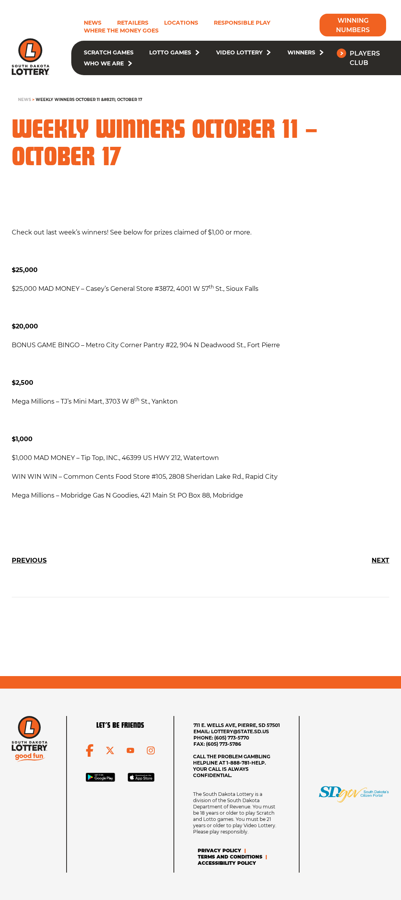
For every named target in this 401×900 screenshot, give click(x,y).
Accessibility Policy (227, 863)
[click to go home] (30, 56)
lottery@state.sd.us (240, 731)
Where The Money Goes (121, 30)
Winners (301, 52)
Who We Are (104, 63)
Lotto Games (170, 52)
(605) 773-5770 (231, 738)
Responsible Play (242, 22)
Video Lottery (239, 52)
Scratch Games (109, 52)
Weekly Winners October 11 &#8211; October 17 (89, 99)
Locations (181, 22)
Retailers (132, 22)
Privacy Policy (219, 850)
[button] (197, 52)
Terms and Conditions (230, 857)
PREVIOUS (29, 560)
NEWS (24, 99)
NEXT (380, 560)
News (92, 22)
